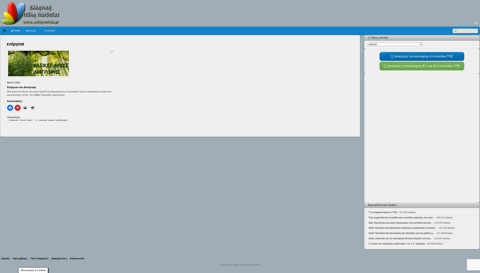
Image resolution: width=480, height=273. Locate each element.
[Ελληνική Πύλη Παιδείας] (30, 24)
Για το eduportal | (39, 258)
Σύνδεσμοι (49, 30)
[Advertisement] (411, 10)
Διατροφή (43, 120)
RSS (476, 23)
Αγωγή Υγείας (26, 120)
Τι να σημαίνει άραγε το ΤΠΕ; (383, 212)
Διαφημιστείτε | (59, 258)
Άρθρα (16, 30)
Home (4, 30)
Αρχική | (5, 258)
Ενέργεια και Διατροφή (21, 87)
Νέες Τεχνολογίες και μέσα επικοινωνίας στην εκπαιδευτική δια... (400, 223)
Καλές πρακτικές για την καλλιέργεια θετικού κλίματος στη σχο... (400, 238)
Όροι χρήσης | (20, 258)
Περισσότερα (13, 117)
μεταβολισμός (62, 120)
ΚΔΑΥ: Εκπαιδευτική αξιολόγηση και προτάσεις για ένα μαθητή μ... (402, 233)
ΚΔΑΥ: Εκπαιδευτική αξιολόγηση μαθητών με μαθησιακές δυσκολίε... (403, 228)
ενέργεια (51, 120)
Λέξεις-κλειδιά (379, 37)
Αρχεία (32, 30)
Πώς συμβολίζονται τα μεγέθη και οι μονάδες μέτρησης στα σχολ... (402, 217)
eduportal (14, 120)
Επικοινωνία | (77, 258)
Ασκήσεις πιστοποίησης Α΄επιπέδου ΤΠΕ (423, 56)
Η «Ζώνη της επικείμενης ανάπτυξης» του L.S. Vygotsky (397, 243)
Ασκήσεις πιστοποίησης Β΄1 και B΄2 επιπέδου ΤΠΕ (423, 66)
